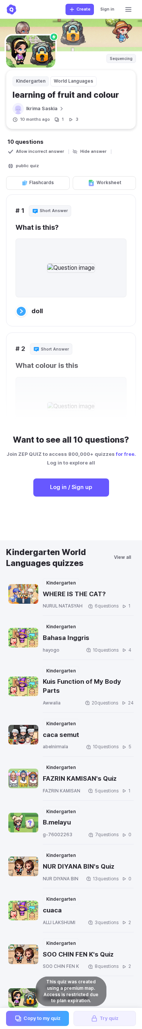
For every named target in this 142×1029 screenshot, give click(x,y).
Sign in (107, 9)
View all (122, 557)
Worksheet (109, 182)
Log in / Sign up (71, 487)
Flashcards (41, 182)
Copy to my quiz (42, 1018)
